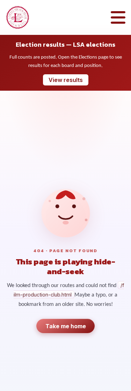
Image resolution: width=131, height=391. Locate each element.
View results (66, 79)
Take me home (65, 326)
